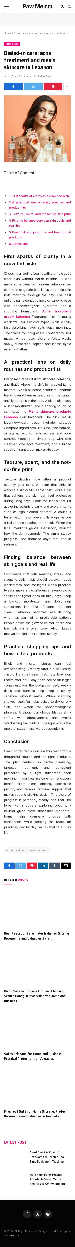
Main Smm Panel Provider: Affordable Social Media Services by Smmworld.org (47, 1179)
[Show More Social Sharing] (67, 86)
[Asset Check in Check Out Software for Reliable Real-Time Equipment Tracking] (15, 1157)
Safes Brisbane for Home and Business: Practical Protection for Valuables (33, 1056)
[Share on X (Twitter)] (33, 86)
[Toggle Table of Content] (7, 185)
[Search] (69, 6)
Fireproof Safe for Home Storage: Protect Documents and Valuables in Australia (35, 1114)
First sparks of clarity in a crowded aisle (41, 196)
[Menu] (6, 6)
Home (7, 33)
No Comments (23, 76)
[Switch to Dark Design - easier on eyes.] (62, 6)
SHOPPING (12, 44)
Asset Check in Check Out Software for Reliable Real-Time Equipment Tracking (48, 1157)
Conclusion (20, 244)
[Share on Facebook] (13, 86)
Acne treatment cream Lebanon (27, 850)
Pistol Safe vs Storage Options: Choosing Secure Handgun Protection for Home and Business (35, 996)
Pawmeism (14, 1235)
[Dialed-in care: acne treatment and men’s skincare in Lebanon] (37, 161)
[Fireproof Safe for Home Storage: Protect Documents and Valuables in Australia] (37, 1087)
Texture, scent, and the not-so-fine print (41, 214)
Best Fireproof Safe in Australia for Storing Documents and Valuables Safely (36, 936)
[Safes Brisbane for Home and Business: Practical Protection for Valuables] (37, 1029)
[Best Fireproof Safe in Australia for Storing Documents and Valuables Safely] (37, 909)
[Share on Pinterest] (53, 86)
